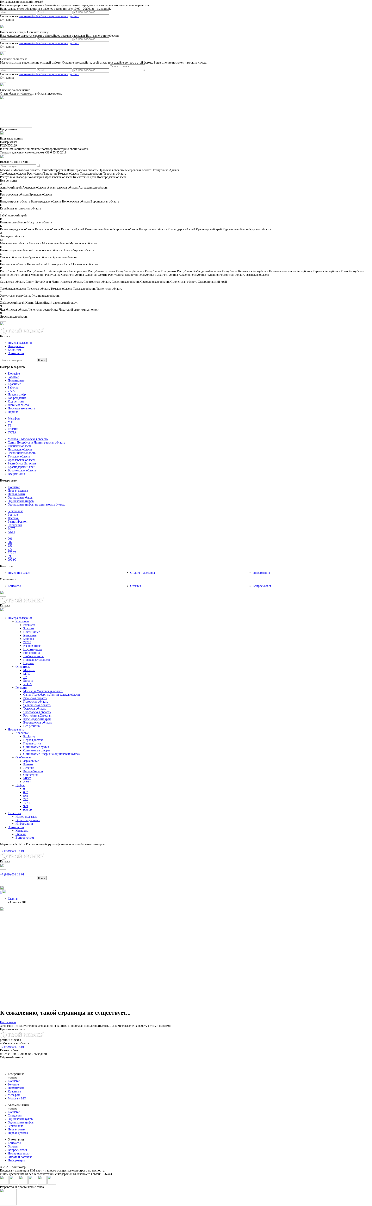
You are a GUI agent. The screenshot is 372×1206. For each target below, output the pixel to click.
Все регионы (16, 474)
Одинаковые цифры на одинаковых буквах (36, 504)
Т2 (9, 425)
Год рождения (17, 398)
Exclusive (14, 373)
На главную (8, 1022)
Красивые (14, 384)
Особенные (23, 757)
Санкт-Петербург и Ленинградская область (36, 442)
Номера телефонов (20, 342)
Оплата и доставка (142, 572)
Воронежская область (22, 470)
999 (10, 556)
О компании (16, 353)
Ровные (13, 514)
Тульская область (19, 456)
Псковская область (20, 449)
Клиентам (14, 349)
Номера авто (16, 346)
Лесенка (13, 518)
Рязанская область (19, 446)
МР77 (11, 528)
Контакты (14, 585)
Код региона (16, 401)
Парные (13, 411)
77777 (12, 391)
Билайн (13, 429)
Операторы (23, 666)
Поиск (41, 360)
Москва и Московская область (28, 439)
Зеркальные (15, 511)
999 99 (12, 559)
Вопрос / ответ (17, 1150)
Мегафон (14, 418)
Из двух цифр (17, 394)
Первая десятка (18, 490)
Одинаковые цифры (21, 501)
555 (10, 545)
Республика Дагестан (22, 463)
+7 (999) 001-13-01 (12, 1046)
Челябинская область (21, 453)
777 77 (12, 552)
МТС (11, 422)
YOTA (12, 432)
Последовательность (21, 408)
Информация (261, 572)
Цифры (20, 785)
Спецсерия (15, 525)
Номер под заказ (18, 572)
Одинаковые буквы (20, 497)
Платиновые (16, 380)
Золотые (13, 377)
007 (10, 542)
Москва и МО (17, 1098)
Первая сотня (16, 494)
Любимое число (18, 405)
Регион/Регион (18, 521)
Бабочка (13, 387)
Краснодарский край (21, 467)
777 (10, 549)
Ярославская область (21, 460)
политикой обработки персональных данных (49, 16)
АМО (11, 532)
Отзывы (135, 585)
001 (10, 538)
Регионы (21, 687)
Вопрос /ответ (262, 585)
